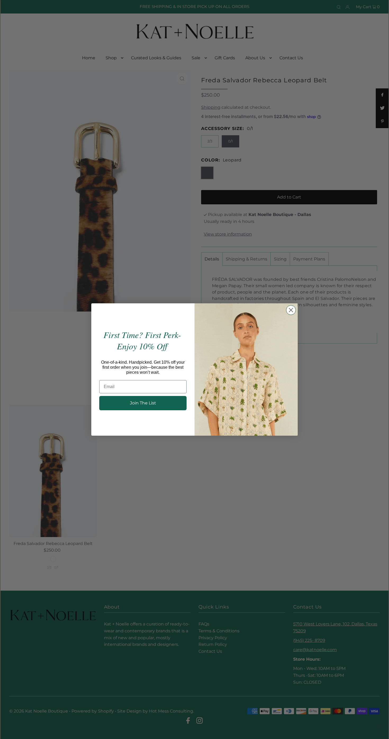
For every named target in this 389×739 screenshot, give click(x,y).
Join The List (143, 402)
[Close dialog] (291, 310)
